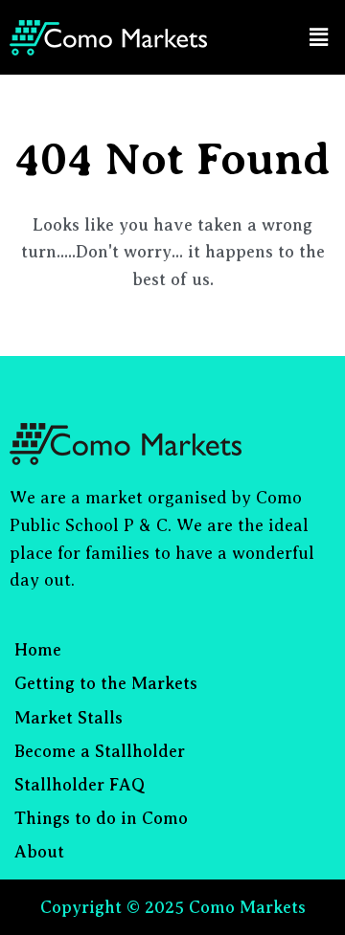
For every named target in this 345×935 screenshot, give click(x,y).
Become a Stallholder (99, 751)
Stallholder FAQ (80, 784)
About (39, 851)
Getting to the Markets (105, 683)
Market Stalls (68, 717)
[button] (319, 37)
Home (37, 649)
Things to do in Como (101, 818)
